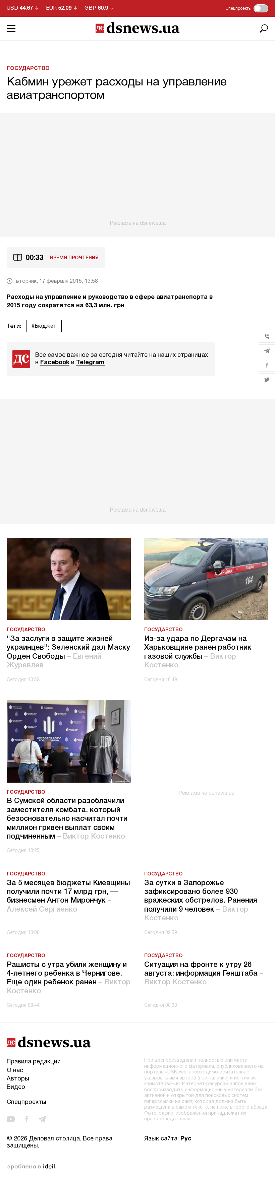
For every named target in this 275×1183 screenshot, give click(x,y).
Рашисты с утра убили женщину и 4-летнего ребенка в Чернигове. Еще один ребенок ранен (68, 978)
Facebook (54, 363)
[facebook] (26, 1119)
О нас (15, 1070)
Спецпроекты (26, 1102)
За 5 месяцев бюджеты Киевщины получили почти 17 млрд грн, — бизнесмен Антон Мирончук (68, 896)
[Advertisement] (137, 169)
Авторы (18, 1079)
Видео (16, 1087)
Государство (28, 68)
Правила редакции (34, 1062)
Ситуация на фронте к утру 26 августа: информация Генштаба (203, 974)
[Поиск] (264, 28)
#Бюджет (44, 326)
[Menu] (11, 28)
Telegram (90, 363)
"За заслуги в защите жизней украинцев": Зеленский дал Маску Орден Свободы (68, 652)
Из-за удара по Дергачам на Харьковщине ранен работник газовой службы (198, 652)
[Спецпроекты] (261, 8)
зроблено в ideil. (32, 1167)
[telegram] (42, 1119)
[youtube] (10, 1119)
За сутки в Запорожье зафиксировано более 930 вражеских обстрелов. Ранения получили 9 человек (200, 901)
